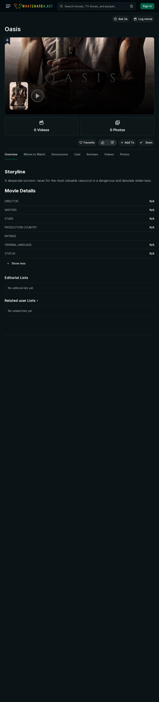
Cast (77, 154)
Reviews (92, 154)
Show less (19, 263)
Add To (129, 142)
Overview (11, 154)
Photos (125, 154)
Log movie (145, 19)
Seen (148, 142)
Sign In (147, 6)
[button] (7, 41)
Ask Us (123, 19)
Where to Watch (34, 154)
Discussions (60, 154)
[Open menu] (8, 6)
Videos (109, 154)
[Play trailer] (37, 96)
